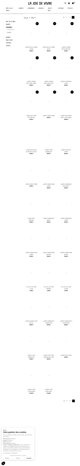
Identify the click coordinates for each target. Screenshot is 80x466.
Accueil (9, 13)
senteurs (61, 8)
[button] (3, 463)
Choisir (18, 458)
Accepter (29, 458)
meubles (41, 8)
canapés (21, 8)
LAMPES (21, 13)
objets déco (50, 9)
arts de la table (9, 9)
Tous (69, 17)
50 (63, 17)
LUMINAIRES (15, 13)
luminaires (31, 8)
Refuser (7, 458)
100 (66, 17)
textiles (70, 8)
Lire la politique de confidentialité (10, 453)
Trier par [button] (26, 18)
